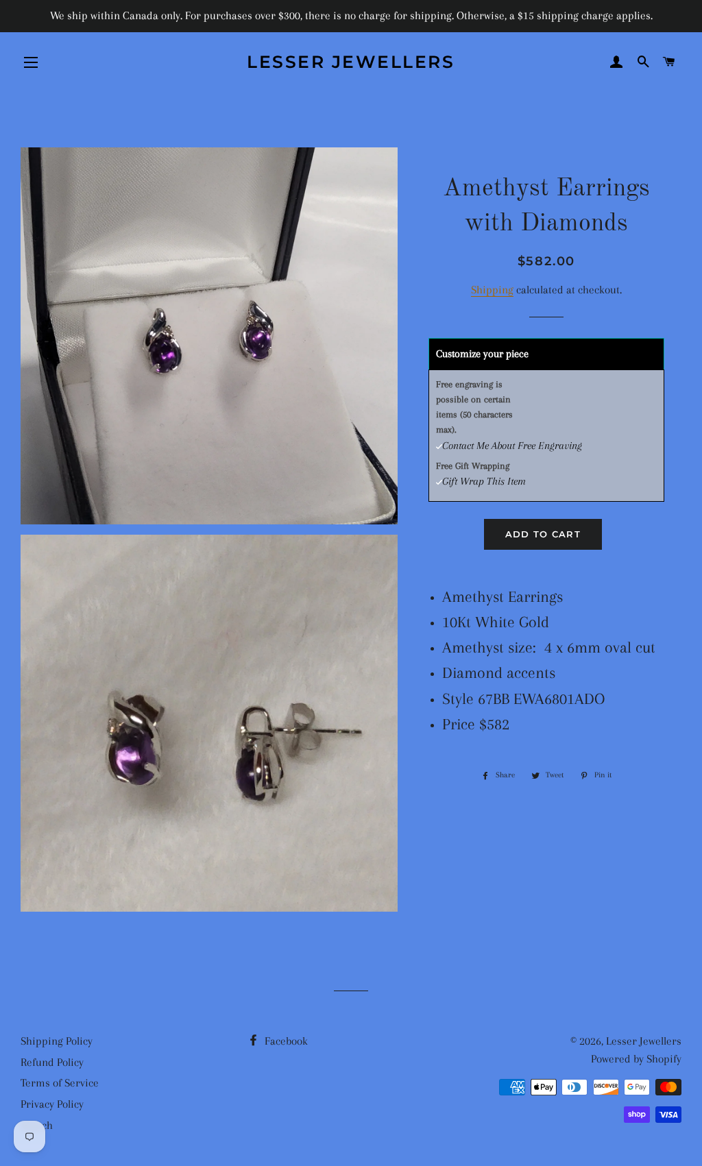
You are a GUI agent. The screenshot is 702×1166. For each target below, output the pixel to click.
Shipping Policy (57, 1040)
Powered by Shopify (636, 1058)
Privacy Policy (52, 1103)
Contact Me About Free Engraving (512, 445)
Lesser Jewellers (351, 61)
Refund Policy (52, 1062)
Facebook (285, 1040)
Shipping (492, 289)
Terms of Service (60, 1082)
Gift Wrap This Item (484, 481)
